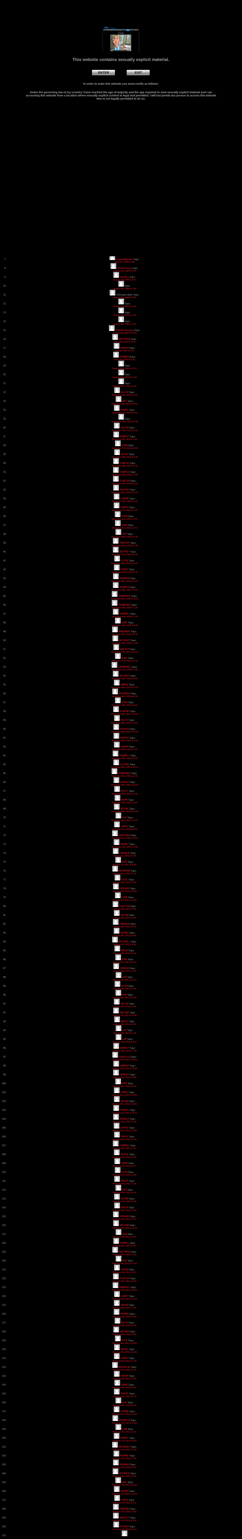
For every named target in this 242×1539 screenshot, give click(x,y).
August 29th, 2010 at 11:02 (124, 368)
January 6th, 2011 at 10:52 (125, 997)
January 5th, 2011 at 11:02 (124, 962)
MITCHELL (124, 941)
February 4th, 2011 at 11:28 (124, 1228)
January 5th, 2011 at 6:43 (124, 953)
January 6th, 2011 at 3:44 (124, 1006)
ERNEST (124, 436)
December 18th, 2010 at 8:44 (125, 475)
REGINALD (124, 1446)
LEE (124, 1030)
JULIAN (124, 915)
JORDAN (124, 968)
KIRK (124, 959)
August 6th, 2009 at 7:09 (124, 315)
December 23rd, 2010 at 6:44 (125, 572)
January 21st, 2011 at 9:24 (124, 1086)
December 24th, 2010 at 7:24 (125, 616)
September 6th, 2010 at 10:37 (124, 404)
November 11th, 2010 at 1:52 (125, 430)
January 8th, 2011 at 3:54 (124, 1024)
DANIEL (124, 1438)
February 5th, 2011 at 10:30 (124, 1290)
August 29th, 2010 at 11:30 (124, 377)
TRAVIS (124, 1393)
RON (124, 994)
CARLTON (124, 906)
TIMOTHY (124, 542)
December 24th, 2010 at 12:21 (124, 581)
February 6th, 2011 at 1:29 (124, 1361)
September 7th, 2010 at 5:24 (124, 413)
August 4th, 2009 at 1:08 (124, 288)
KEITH (124, 1322)
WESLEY (124, 1517)
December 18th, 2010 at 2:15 (125, 466)
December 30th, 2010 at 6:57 (125, 802)
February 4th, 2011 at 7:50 (124, 1254)
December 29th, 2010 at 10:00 (124, 732)
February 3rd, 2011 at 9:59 (124, 1175)
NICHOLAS (124, 1367)
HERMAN (124, 1464)
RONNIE (124, 1455)
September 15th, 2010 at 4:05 (124, 421)
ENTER (103, 72)
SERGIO (124, 737)
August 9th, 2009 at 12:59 (124, 333)
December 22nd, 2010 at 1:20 (124, 537)
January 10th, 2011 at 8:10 (125, 1042)
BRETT (124, 1021)
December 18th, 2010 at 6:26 (125, 457)
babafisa (124, 277)
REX (124, 401)
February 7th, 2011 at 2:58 (124, 1511)
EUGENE (124, 711)
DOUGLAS (124, 1056)
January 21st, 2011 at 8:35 (124, 1077)
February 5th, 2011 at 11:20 (124, 1299)
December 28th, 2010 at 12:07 (124, 687)
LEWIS (124, 1500)
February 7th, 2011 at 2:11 (124, 1503)
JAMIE (124, 1384)
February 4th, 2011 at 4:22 (124, 1201)
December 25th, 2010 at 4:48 (125, 643)
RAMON (124, 348)
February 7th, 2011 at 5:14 (124, 1529)
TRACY (124, 1136)
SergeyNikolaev (124, 259)
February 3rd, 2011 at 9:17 (124, 1166)
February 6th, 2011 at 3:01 (124, 1308)
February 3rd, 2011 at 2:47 (124, 1148)
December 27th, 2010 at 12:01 (124, 652)
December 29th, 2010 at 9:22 (125, 758)
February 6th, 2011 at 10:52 (124, 1343)
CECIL (124, 879)
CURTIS (124, 507)
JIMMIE (124, 684)
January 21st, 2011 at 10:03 (124, 1130)
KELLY (124, 791)
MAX (124, 1402)
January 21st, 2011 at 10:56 (124, 1104)
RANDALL (124, 1287)
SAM (124, 1429)
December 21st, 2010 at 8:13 (124, 528)
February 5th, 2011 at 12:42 (124, 1263)
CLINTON (124, 480)
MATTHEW (124, 339)
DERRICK (124, 587)
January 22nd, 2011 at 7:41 (124, 1139)
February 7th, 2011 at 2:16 (124, 1432)
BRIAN (124, 950)
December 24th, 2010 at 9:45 (125, 625)
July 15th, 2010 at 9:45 (124, 359)
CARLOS (124, 463)
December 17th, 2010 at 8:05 (125, 448)
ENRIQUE (124, 853)
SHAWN (124, 746)
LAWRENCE (124, 667)
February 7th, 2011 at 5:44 (124, 1449)
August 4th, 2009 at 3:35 (124, 297)
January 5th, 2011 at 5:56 (124, 935)
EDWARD (124, 1216)
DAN (124, 1234)
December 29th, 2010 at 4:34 (125, 740)
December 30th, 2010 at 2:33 (125, 776)
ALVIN (124, 986)
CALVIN (124, 427)
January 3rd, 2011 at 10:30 (125, 900)
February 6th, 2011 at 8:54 (124, 1334)
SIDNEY (124, 844)
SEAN (124, 1172)
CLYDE (124, 560)
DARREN (124, 356)
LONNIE (124, 498)
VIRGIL (124, 1349)
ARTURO (124, 489)
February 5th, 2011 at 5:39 (124, 1272)
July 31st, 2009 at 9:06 (124, 262)
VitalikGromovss (124, 330)
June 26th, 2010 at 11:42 (125, 342)
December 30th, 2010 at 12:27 (124, 767)
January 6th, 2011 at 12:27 (125, 980)
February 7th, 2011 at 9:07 (124, 1467)
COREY (124, 569)
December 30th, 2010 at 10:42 (124, 811)
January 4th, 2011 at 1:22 (124, 909)
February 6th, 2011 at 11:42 (124, 1414)
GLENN (124, 1198)
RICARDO (124, 675)
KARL (124, 622)
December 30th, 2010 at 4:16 (125, 794)
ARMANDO (124, 631)
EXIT (138, 72)
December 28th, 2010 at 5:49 (125, 696)
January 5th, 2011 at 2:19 (124, 971)
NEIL (124, 1482)
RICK (124, 862)
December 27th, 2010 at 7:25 (125, 670)
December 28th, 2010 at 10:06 (124, 714)
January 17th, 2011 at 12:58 (124, 1068)
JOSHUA (124, 729)
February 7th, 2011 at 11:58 (124, 1485)
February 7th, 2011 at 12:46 (124, 1423)
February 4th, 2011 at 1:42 (124, 1184)
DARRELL (124, 755)
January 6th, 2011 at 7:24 (124, 989)
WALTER (124, 649)
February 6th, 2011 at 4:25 (124, 1316)
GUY (124, 534)
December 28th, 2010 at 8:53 (125, 678)
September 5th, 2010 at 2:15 (124, 395)
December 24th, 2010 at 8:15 (125, 590)
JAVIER (124, 1305)
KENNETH (124, 1420)
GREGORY (124, 835)
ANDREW (124, 578)
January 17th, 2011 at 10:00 (124, 1059)
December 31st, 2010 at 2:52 (124, 838)
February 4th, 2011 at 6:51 (124, 1246)
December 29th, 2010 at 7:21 (125, 749)
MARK (124, 799)
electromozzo (124, 268)
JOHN (124, 702)
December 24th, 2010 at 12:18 (124, 599)
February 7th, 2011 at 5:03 (124, 1520)
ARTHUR (124, 1331)
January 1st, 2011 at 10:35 (124, 865)
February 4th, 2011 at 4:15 (124, 1192)
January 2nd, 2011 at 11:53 (124, 891)
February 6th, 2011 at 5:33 (124, 1396)
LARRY (124, 826)
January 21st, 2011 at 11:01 (124, 1113)
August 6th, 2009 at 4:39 (124, 306)
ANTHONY (124, 640)
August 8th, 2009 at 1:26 (124, 324)
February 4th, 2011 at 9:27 (124, 1219)
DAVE (124, 658)
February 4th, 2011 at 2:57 (124, 1237)
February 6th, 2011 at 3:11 (124, 1370)
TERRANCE (124, 596)
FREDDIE (124, 888)
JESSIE (124, 808)
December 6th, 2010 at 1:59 (124, 439)
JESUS (124, 454)
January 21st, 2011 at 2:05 (124, 1122)
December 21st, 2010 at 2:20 (124, 519)
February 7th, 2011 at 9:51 (124, 1476)
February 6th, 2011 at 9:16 (124, 1405)
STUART (124, 1526)
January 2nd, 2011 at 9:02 (124, 882)
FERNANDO (124, 773)
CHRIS (124, 1163)
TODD (124, 516)
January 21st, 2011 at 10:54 (124, 1095)
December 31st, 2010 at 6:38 (124, 847)
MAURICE (124, 1473)
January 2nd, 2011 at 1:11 (124, 873)
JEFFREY (124, 551)
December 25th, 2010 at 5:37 (125, 634)
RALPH (124, 720)
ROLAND (124, 1012)
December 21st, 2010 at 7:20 (124, 510)
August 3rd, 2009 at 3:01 (124, 280)
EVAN (124, 445)
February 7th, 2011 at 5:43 (124, 1441)
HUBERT (124, 1065)
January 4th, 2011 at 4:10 (124, 918)
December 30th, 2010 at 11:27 (124, 820)
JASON (124, 1269)
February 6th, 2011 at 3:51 (124, 1387)
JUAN (124, 525)
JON (124, 977)
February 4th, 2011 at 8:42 (124, 1210)
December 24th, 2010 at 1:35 (125, 608)
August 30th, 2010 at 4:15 (124, 386)
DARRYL (124, 1110)
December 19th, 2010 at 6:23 (125, 483)
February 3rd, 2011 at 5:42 (124, 1157)
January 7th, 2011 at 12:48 (125, 1015)
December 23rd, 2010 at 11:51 (124, 563)
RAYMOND (124, 870)
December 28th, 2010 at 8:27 (125, 705)
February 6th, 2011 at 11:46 (124, 1352)
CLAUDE (124, 764)
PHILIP (124, 1181)
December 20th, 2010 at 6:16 (125, 501)
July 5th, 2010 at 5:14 (124, 351)
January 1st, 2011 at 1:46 (124, 856)
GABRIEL (124, 613)
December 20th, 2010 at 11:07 (124, 492)
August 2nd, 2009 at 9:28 (124, 271)
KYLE (124, 1340)
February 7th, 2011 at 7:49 (124, 1458)
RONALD (124, 1119)
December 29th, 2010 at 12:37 (124, 723)
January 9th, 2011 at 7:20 (124, 1033)
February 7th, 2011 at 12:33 (124, 1494)
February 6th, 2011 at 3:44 (124, 1379)
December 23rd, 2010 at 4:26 (125, 554)
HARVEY (124, 1074)
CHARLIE (124, 472)
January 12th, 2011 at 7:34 (125, 1051)
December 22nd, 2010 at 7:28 (124, 545)
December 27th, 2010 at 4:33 (125, 661)
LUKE (124, 897)
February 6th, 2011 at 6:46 (124, 1325)
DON (124, 1189)
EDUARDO (124, 693)
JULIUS (124, 1003)
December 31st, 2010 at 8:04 (124, 829)
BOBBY (124, 410)
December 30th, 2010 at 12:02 (124, 785)
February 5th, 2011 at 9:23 (124, 1281)
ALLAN (124, 392)
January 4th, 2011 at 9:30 (124, 927)
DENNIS (124, 932)
